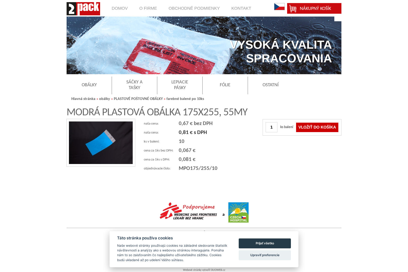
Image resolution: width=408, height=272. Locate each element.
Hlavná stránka (83, 99)
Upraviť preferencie (265, 255)
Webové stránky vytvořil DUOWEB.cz (204, 270)
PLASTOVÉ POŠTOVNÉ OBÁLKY (138, 99)
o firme (148, 8)
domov (120, 8)
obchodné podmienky (194, 8)
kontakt (241, 8)
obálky (104, 99)
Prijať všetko (265, 243)
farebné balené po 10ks (185, 99)
